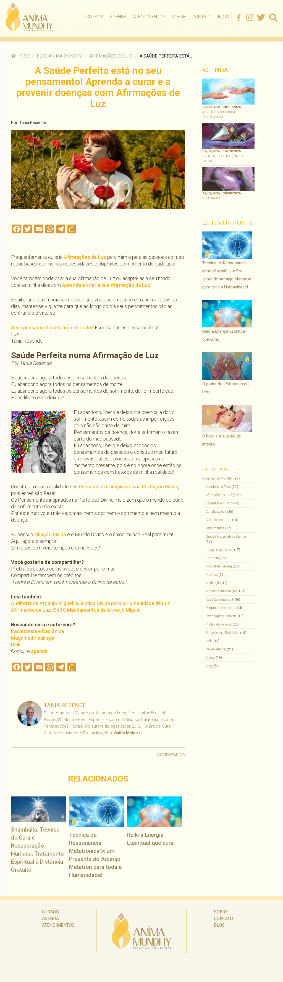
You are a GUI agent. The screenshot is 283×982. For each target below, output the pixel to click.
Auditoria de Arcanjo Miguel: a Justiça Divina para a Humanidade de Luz (90, 603)
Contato (201, 16)
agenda (39, 651)
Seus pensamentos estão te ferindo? (52, 327)
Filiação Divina (50, 534)
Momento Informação (221, 591)
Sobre (179, 16)
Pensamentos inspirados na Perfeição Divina (128, 486)
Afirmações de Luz (110, 56)
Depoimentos (215, 528)
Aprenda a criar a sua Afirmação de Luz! (106, 285)
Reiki (16, 644)
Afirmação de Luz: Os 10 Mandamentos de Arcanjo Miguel (75, 610)
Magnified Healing (219, 566)
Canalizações (215, 512)
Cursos (94, 16)
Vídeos (210, 658)
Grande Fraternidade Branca (226, 536)
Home (23, 56)
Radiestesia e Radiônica (37, 631)
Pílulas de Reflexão (219, 624)
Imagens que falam (219, 550)
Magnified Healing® (33, 638)
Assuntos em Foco (219, 503)
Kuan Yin (212, 558)
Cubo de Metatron (218, 520)
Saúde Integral (216, 649)
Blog (223, 16)
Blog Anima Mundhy (59, 56)
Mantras (212, 575)
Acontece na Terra (218, 487)
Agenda (118, 16)
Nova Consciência (218, 599)
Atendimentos (149, 16)
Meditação (213, 583)
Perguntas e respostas (221, 608)
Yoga (209, 666)
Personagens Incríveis (221, 616)
